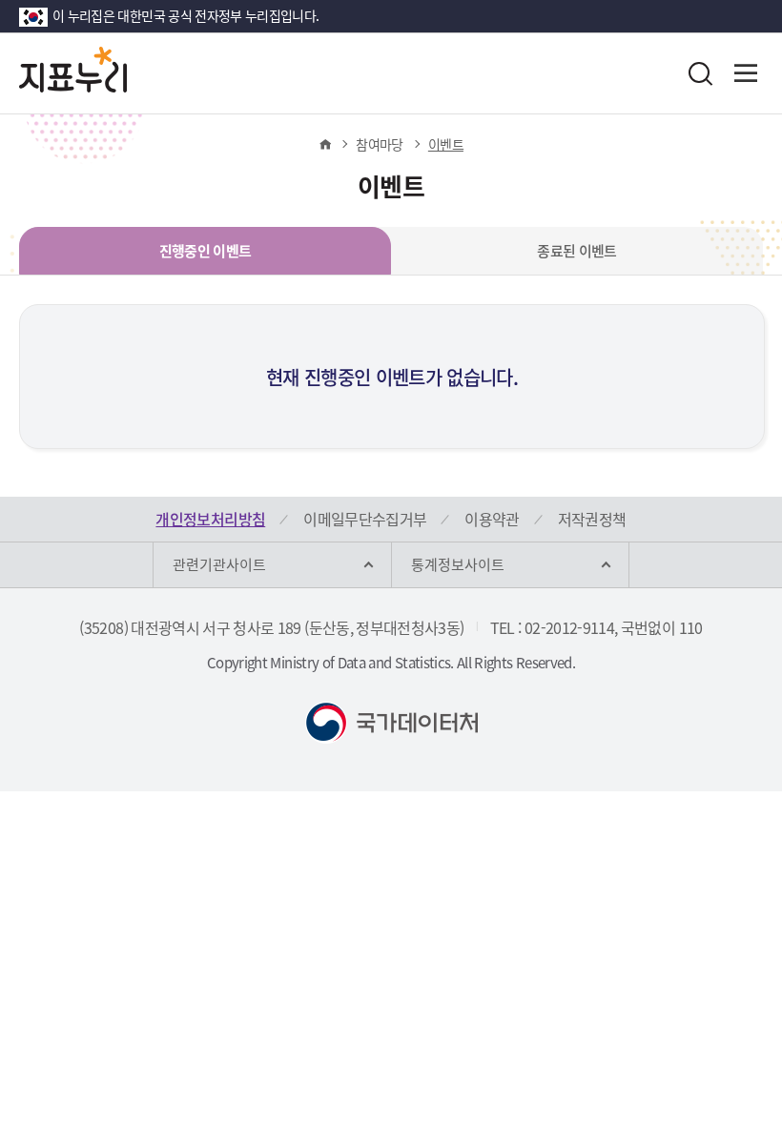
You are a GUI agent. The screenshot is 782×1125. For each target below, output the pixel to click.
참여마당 (379, 143)
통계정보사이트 (457, 564)
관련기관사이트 (219, 564)
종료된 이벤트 (576, 250)
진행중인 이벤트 (205, 250)
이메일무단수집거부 (364, 518)
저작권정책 (592, 518)
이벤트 (445, 143)
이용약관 (491, 518)
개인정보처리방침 (210, 518)
